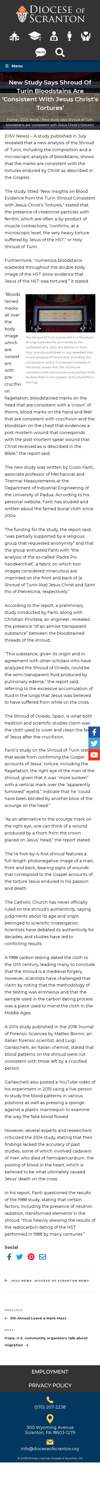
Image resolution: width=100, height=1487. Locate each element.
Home (12, 120)
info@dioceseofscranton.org (50, 1448)
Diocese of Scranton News (62, 1280)
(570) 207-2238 (50, 1407)
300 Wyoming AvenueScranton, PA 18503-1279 (50, 1430)
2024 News (29, 120)
